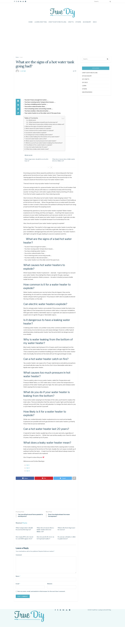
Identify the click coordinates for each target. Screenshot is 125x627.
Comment (19, 555)
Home (30, 22)
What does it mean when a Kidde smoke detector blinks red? (46, 124)
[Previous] (48, 167)
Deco (95, 22)
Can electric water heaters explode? (36, 132)
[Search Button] (110, 1)
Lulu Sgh (23, 71)
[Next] (51, 167)
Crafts (71, 22)
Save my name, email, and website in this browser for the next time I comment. (41, 591)
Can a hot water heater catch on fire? (36, 139)
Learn (21, 57)
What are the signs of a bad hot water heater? (38, 126)
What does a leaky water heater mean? (37, 149)
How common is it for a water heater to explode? (40, 130)
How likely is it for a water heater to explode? (39, 145)
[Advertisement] (62, 41)
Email (18, 584)
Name (18, 576)
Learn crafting (41, 22)
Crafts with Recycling (57, 22)
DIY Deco (85, 82)
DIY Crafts (85, 79)
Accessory (87, 22)
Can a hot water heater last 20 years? (37, 147)
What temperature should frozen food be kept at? (43, 122)
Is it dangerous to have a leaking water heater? (39, 134)
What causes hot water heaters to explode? (38, 128)
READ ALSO (32, 120)
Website (49, 583)
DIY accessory (87, 76)
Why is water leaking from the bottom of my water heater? (42, 136)
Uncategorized (87, 92)
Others (78, 22)
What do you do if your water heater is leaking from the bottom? (44, 143)
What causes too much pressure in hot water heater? (41, 141)
